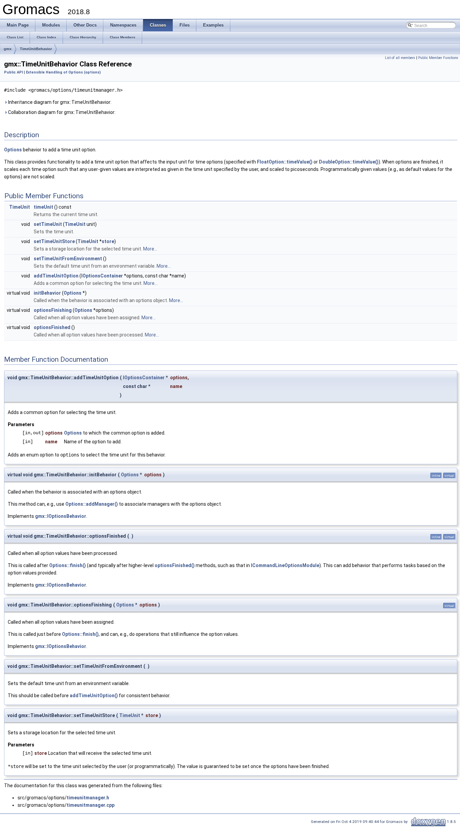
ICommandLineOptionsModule (285, 565)
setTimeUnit (48, 224)
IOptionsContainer (102, 275)
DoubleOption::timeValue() (349, 162)
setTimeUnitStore (54, 241)
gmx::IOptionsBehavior (60, 516)
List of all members (400, 58)
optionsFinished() (175, 565)
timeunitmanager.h (88, 797)
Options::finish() (67, 565)
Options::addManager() (91, 504)
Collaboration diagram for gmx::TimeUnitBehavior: (61, 112)
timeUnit (43, 207)
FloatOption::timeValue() (285, 162)
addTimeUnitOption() (94, 695)
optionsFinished (52, 327)
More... (150, 249)
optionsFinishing (53, 310)
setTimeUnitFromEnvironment (68, 258)
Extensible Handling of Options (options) (63, 72)
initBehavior (47, 293)
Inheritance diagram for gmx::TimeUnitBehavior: (59, 102)
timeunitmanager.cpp (90, 805)
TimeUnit (19, 207)
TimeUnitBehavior (36, 49)
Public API (13, 72)
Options (13, 149)
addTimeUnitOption (56, 275)
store (108, 241)
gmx (7, 49)
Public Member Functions (438, 58)
